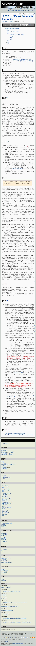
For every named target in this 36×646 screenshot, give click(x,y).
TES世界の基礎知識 (6, 523)
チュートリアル (5, 453)
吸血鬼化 (5, 495)
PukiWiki (3, 599)
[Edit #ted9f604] (8, 141)
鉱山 (3, 512)
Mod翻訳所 (4, 572)
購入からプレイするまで (7, 452)
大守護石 (4, 511)
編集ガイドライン (6, 558)
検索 (16, 10)
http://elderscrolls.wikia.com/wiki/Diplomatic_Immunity (19, 434)
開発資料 (3, 538)
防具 (6, 497)
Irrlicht (6, 641)
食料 (3, 503)
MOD (2, 536)
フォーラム (4, 549)
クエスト (7, 16)
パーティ (12, 36)
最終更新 (20, 10)
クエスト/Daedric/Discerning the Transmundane (14, 602)
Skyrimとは (4, 450)
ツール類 (3, 537)
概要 (8, 30)
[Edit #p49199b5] (20, 69)
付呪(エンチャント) (7, 502)
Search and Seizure (17, 168)
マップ (3, 478)
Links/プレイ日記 (5, 587)
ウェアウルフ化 (7, 493)
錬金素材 (4, 499)
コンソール (4, 534)
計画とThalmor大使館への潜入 (17, 34)
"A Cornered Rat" (18, 372)
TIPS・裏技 (4, 468)
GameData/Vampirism (7, 610)
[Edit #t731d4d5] (7, 97)
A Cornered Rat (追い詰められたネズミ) (22, 61)
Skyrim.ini (4, 533)
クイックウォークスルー (12, 31)
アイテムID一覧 (5, 614)
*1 (27, 146)
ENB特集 (4, 541)
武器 (3, 497)
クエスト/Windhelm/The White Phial (10, 591)
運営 (2, 579)
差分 (15, 9)
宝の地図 (4, 514)
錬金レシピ (5, 500)
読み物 (3, 524)
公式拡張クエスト (6, 477)
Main (17, 16)
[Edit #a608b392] (5, 177)
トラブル (3, 463)
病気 (3, 491)
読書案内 (3, 526)
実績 (3, 515)
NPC (3, 504)
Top (3, 21)
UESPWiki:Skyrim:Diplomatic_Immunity (15, 433)
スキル (4, 489)
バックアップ (21, 9)
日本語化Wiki (4, 570)
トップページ (4, 443)
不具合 (8, 42)
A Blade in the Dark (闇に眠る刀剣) (22, 59)
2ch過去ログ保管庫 (6, 562)
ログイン (32, 10)
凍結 (12, 9)
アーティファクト (6, 498)
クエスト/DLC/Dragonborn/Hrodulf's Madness (13, 618)
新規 (9, 10)
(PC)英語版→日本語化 (7, 454)
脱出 (11, 39)
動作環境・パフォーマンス (8, 464)
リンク (8, 43)
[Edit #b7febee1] (30, 24)
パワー (8, 489)
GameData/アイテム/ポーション (9, 606)
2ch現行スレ (4, 560)
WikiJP (3, 569)
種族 (3, 487)
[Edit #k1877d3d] (7, 47)
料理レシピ (8, 503)
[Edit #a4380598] (7, 300)
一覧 (12, 10)
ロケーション (5, 510)
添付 (28, 9)
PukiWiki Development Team (17, 643)
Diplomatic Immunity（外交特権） (12, 28)
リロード (33, 9)
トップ (3, 9)
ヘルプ (27, 10)
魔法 (3, 490)
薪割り (7, 512)
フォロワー (5, 506)
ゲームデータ (4, 485)
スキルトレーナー (6, 507)
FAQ (2, 462)
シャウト (7, 490)
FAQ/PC (3, 595)
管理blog (3, 580)
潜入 (11, 37)
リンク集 (3, 559)
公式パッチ (4, 466)
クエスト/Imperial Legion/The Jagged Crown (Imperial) (16, 622)
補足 (8, 40)
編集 (9, 9)
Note (2, 551)
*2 (1, 634)
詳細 (8, 33)
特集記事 (3, 539)
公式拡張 (3, 467)
